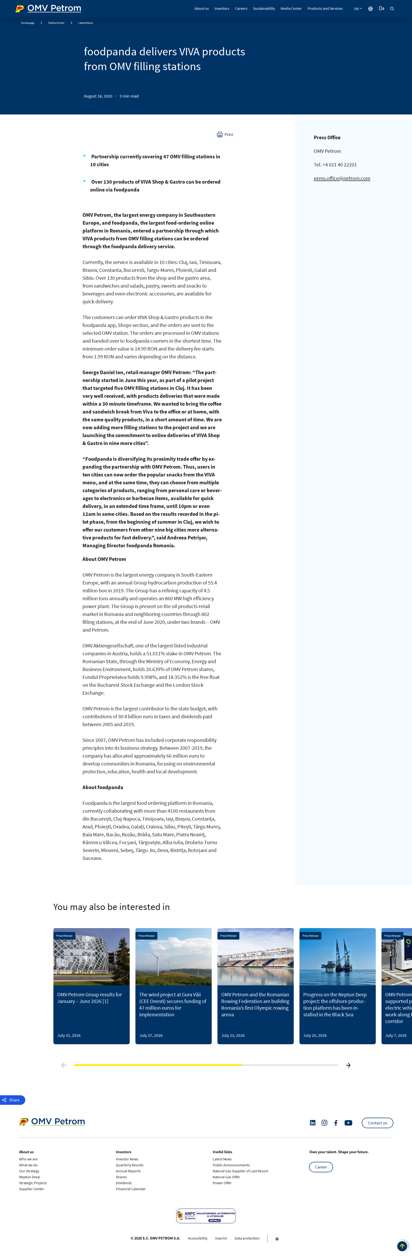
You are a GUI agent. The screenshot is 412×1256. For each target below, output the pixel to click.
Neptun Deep (29, 1176)
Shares (121, 1176)
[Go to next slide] (348, 1065)
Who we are (28, 1159)
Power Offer (222, 1182)
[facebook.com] (336, 1123)
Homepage (27, 23)
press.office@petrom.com (342, 178)
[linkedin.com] (313, 1123)
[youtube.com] (349, 1123)
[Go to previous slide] (64, 1065)
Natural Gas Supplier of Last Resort (240, 1170)
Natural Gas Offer (226, 1176)
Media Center (56, 23)
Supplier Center (31, 1188)
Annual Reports (128, 1170)
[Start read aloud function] (381, 8)
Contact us (377, 1123)
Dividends (124, 1182)
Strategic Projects (33, 1182)
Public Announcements (231, 1165)
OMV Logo (24, 8)
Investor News (127, 1159)
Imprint (221, 1238)
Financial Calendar (131, 1188)
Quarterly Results (130, 1165)
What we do (28, 1165)
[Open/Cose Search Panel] (392, 8)
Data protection (247, 1238)
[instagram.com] (324, 1123)
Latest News (85, 23)
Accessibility (197, 1238)
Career (321, 1167)
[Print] (225, 134)
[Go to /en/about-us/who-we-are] (370, 8)
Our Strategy (29, 1170)
